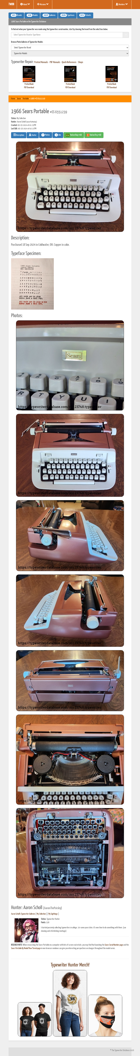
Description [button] (20, 135)
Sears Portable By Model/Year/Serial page (26, 948)
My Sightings (53, 914)
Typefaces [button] (67, 15)
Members (121, 4)
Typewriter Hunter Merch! (70, 965)
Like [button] (58, 135)
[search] (70, 48)
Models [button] (33, 15)
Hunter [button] (34, 135)
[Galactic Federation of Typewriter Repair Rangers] (70, 1003)
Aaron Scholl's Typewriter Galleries (23, 914)
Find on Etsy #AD (95, 135)
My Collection (41, 914)
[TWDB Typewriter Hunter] (35, 1019)
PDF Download (29, 87)
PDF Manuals (55, 62)
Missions (42, 4)
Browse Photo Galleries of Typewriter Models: (27, 42)
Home (13, 99)
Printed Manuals (41, 62)
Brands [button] (17, 15)
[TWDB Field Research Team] (105, 1015)
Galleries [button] (49, 15)
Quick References (69, 62)
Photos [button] (46, 135)
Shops (80, 62)
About (25, 4)
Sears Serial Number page (114, 945)
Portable (26, 99)
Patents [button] (85, 15)
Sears (19, 99)
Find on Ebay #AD (76, 135)
